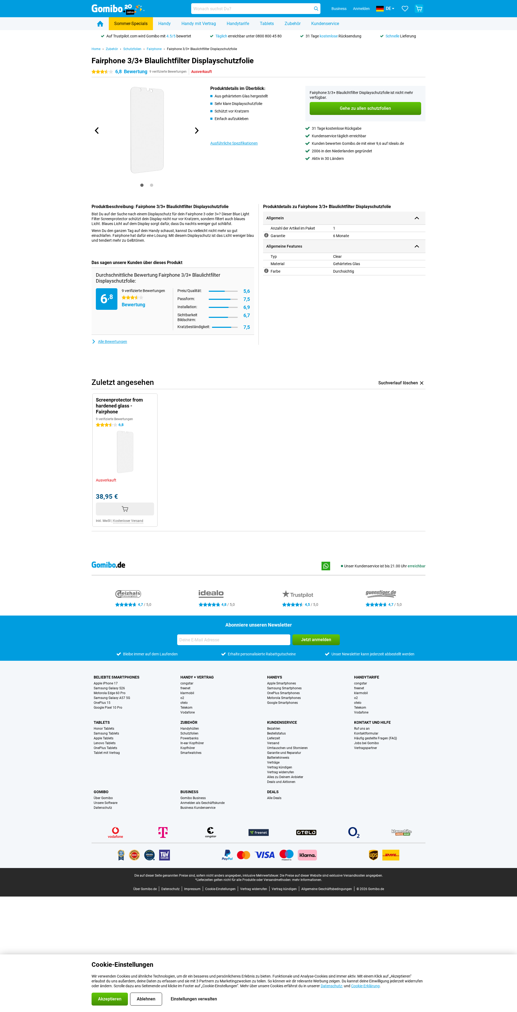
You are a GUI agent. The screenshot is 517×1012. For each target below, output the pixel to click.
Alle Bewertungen (112, 341)
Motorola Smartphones (284, 698)
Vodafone (187, 712)
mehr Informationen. (307, 880)
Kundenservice (325, 23)
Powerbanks (189, 738)
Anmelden (361, 8)
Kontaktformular (366, 733)
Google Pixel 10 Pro (108, 707)
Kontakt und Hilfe (372, 722)
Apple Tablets (103, 738)
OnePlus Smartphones (283, 693)
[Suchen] (316, 8)
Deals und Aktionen (281, 782)
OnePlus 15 (102, 703)
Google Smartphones (282, 703)
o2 (182, 698)
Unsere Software (105, 803)
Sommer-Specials (131, 23)
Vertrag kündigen (279, 767)
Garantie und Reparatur (284, 753)
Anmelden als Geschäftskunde (202, 803)
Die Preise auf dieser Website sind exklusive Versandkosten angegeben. (331, 875)
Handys (274, 677)
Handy (164, 23)
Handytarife (238, 23)
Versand (273, 743)
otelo (184, 703)
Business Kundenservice (197, 808)
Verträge (273, 762)
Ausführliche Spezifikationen (234, 143)
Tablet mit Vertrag (107, 753)
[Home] (100, 23)
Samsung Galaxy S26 (109, 688)
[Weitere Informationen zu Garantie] (266, 235)
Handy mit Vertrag (198, 23)
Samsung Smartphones (284, 688)
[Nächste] (196, 130)
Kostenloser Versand (128, 521)
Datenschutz (103, 808)
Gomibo (101, 792)
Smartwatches (190, 753)
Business (189, 792)
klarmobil (187, 693)
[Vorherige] (97, 130)
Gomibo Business (193, 798)
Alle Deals (274, 798)
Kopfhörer (187, 748)
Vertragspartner (365, 748)
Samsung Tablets (106, 733)
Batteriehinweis (278, 758)
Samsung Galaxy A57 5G (112, 698)
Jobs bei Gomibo (366, 743)
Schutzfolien (132, 49)
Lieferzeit (273, 738)
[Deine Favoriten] (405, 8)
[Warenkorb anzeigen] (419, 8)
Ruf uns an (362, 728)
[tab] (142, 185)
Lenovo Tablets (105, 743)
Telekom (186, 707)
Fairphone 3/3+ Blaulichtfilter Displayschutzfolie (202, 49)
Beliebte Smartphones (116, 677)
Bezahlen (273, 728)
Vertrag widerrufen (280, 772)
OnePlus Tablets (105, 748)
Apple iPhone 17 (106, 683)
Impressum (192, 889)
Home (96, 49)
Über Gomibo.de (145, 889)
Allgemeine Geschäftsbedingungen (326, 889)
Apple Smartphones (281, 683)
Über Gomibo (103, 798)
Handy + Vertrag (197, 677)
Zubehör (293, 23)
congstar (186, 683)
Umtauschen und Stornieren (287, 748)
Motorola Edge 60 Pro (109, 693)
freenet (185, 688)
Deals (273, 792)
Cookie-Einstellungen (220, 889)
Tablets (267, 23)
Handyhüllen (189, 728)
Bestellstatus (276, 733)
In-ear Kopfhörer (192, 743)
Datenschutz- (332, 986)
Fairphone (154, 49)
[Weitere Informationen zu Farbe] (266, 271)
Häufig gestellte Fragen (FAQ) (375, 738)
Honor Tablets (104, 728)
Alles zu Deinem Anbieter (285, 777)
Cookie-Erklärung (365, 986)
